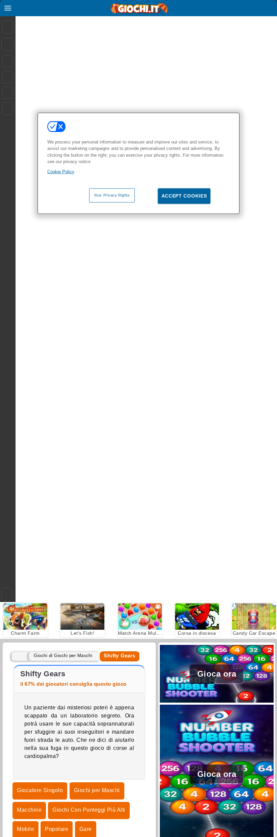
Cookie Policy (60, 171)
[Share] (7, 44)
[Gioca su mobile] (7, 108)
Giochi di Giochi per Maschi (63, 655)
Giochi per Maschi (97, 790)
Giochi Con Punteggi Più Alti (88, 810)
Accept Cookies (184, 196)
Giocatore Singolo (40, 790)
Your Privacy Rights (112, 195)
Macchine (29, 810)
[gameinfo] (7, 92)
